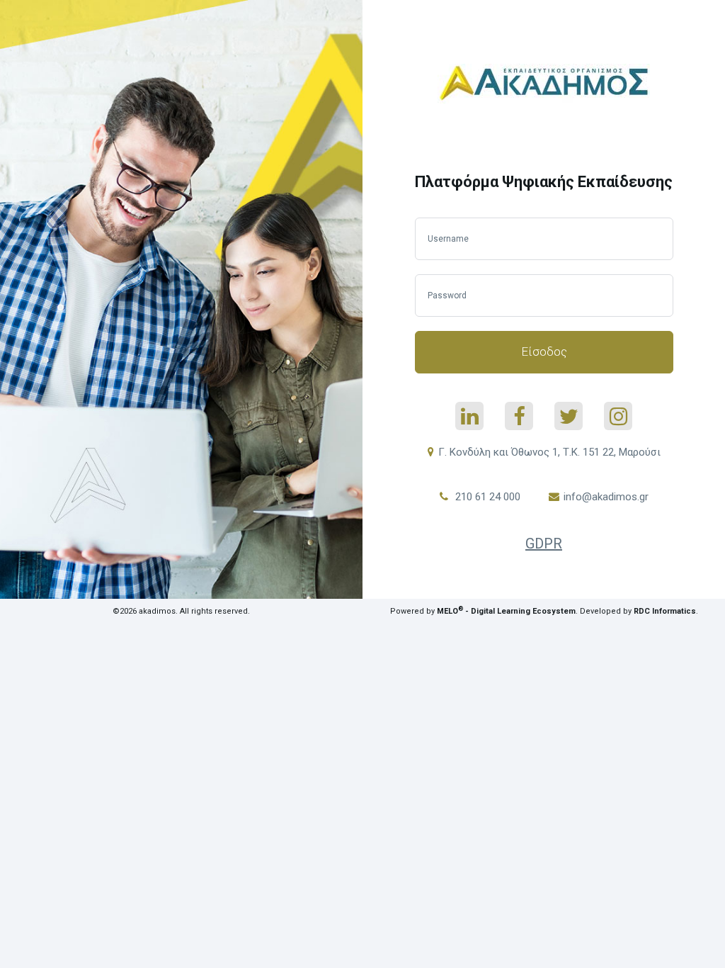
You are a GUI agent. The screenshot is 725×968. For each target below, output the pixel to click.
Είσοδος (544, 351)
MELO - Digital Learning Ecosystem (506, 611)
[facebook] (519, 416)
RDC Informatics (665, 611)
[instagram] (618, 416)
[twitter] (568, 416)
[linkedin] (469, 416)
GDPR (543, 543)
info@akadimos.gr (606, 496)
